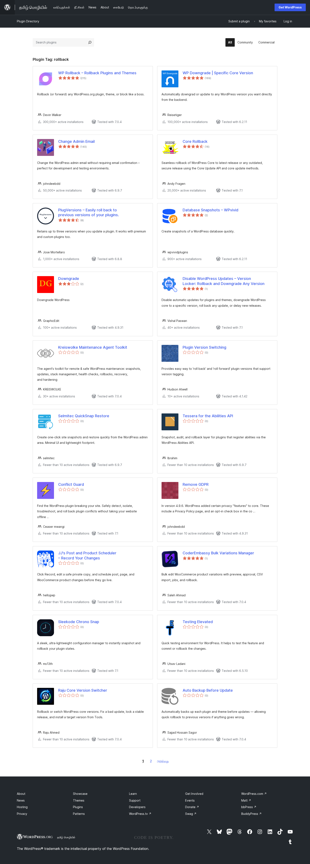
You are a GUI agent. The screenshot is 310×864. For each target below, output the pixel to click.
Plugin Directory (28, 21)
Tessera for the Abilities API (208, 416)
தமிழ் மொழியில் (66, 837)
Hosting (22, 807)
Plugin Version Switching (204, 347)
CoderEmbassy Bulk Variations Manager (218, 553)
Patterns (79, 813)
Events (190, 800)
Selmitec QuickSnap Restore (83, 416)
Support (134, 800)
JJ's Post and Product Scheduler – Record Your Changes (87, 555)
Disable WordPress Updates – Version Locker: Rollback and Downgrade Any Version (223, 281)
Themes (78, 800)
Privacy (22, 813)
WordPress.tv (140, 813)
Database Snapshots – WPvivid (210, 210)
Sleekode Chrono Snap (78, 622)
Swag (191, 813)
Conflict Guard (71, 484)
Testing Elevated (198, 622)
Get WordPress (290, 7)
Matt (246, 800)
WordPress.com (254, 793)
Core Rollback (195, 141)
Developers (137, 807)
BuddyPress (251, 813)
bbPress (248, 807)
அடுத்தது (163, 761)
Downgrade (68, 278)
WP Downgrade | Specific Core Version (218, 73)
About (21, 793)
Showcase (80, 793)
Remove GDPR (196, 484)
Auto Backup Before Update (208, 690)
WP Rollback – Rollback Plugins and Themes (97, 73)
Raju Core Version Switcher (82, 690)
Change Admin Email (76, 141)
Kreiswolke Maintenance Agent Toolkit (92, 347)
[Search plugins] (90, 42)
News (21, 800)
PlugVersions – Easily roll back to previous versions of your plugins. (88, 212)
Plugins (78, 807)
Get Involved (194, 793)
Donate (192, 807)
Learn (133, 793)
